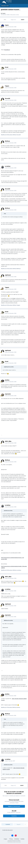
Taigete (7, 86)
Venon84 (7, 98)
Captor (3, 13)
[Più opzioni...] (25, 26)
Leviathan (7, 166)
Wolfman (7, 141)
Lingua (5, 839)
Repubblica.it (7, 49)
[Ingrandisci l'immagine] (8, 295)
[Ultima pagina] (26, 20)
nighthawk (8, 275)
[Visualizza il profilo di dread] (2, 68)
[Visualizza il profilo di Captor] (2, 26)
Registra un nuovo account (14, 806)
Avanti (22, 19)
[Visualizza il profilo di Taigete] (2, 86)
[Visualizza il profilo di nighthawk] (2, 275)
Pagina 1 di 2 (13, 19)
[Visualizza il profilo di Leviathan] (2, 167)
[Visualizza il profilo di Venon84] (2, 99)
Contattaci (16, 839)
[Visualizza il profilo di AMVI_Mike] (2, 442)
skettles (7, 380)
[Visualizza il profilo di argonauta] (2, 394)
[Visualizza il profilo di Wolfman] (2, 142)
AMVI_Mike (8, 441)
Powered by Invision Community (14, 841)
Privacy (11, 839)
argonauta (8, 394)
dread (6, 67)
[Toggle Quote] (3, 213)
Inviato (10, 26)
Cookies (22, 839)
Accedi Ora (14, 815)
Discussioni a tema (14, 14)
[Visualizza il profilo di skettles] (2, 380)
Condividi (7, 824)
